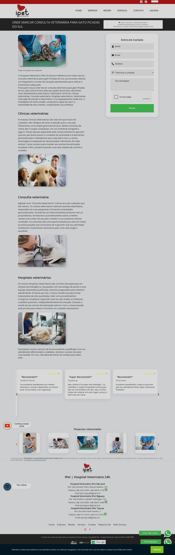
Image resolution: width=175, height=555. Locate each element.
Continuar (157, 550)
